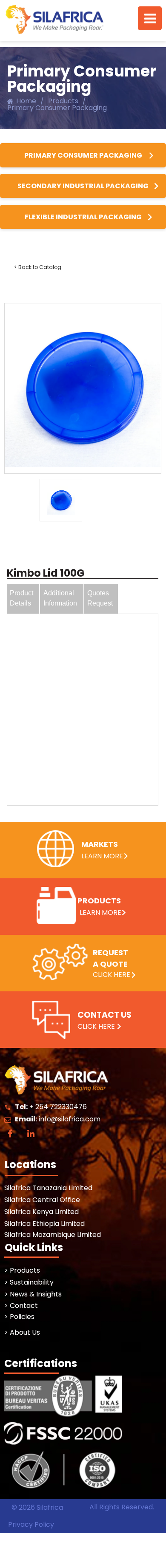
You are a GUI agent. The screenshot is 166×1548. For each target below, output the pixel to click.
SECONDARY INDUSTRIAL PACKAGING (83, 186)
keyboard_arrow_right (151, 155)
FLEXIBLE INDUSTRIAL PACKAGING (83, 217)
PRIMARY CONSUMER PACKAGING (83, 155)
